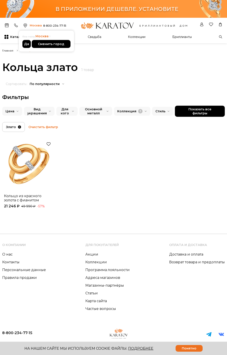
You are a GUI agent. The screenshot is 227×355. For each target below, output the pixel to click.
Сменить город (51, 44)
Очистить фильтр (43, 127)
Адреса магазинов (102, 278)
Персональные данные (24, 270)
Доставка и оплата (186, 254)
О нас (7, 254)
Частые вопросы (100, 309)
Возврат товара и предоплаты (197, 262)
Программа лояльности (107, 270)
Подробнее (140, 348)
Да (26, 44)
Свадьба (94, 37)
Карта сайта (96, 301)
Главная (7, 50)
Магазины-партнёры (104, 285)
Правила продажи (19, 278)
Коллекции (136, 37)
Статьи (91, 293)
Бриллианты (182, 37)
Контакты (11, 262)
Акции (91, 254)
